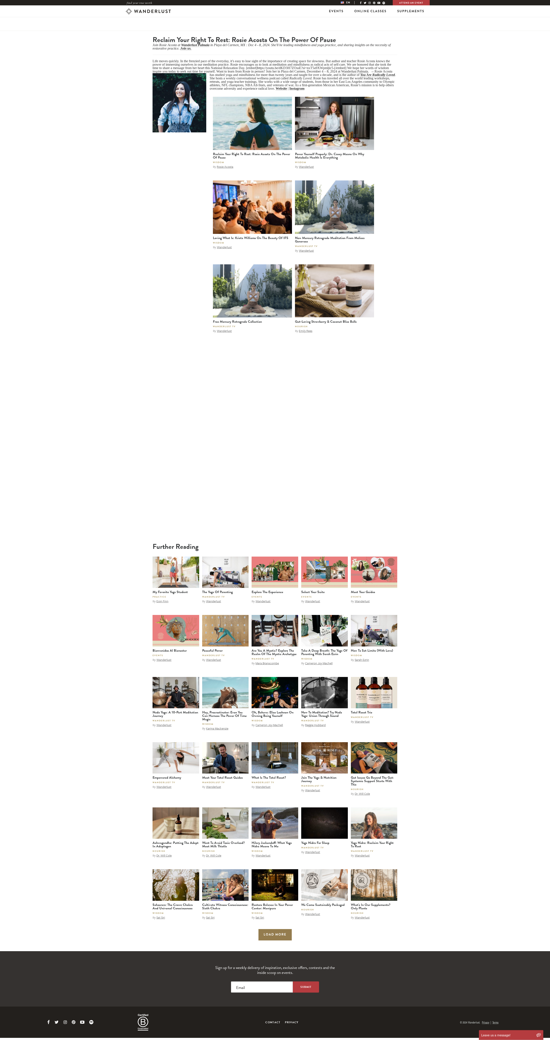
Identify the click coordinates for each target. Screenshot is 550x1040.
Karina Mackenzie (217, 728)
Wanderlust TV (306, 246)
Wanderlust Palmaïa (195, 45)
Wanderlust (306, 167)
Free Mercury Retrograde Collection (237, 321)
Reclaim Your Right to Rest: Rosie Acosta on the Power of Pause (251, 155)
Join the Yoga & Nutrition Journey (318, 779)
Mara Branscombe (267, 663)
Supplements (410, 11)
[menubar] (350, 2)
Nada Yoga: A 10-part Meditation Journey (175, 714)
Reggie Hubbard (315, 725)
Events (336, 11)
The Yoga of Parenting (217, 592)
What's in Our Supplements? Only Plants (370, 906)
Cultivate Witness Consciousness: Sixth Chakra (225, 906)
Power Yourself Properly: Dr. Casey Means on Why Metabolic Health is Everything (329, 155)
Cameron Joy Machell (319, 663)
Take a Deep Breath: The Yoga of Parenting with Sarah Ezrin (324, 652)
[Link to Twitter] (57, 1022)
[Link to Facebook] (48, 1022)
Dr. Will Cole (362, 794)
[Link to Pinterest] (73, 1022)
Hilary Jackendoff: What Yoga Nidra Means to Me (272, 844)
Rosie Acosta (225, 167)
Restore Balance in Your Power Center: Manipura (272, 906)
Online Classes (370, 11)
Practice (159, 596)
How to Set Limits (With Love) (372, 650)
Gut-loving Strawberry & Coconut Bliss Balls (326, 321)
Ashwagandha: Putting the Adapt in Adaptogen (176, 844)
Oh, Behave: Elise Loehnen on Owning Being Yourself (272, 714)
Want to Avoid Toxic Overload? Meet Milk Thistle (223, 844)
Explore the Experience (267, 592)
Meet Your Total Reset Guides (222, 777)
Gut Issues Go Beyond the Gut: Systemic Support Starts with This (372, 781)
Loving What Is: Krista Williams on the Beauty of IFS (250, 238)
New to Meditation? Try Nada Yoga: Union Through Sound (321, 714)
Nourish (301, 326)
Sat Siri (160, 917)
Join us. (185, 48)
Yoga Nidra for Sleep (315, 842)
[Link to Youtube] (82, 1022)
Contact (272, 1022)
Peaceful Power (212, 650)
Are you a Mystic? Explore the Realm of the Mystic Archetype (274, 652)
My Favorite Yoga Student (170, 592)
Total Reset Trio (361, 712)
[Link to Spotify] (91, 1022)
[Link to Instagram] (65, 1022)
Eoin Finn (162, 601)
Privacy (292, 1022)
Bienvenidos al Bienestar (170, 650)
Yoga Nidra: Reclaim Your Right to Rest (372, 844)
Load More (275, 934)
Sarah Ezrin (362, 660)
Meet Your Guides (363, 592)
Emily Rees (305, 331)
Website (281, 88)
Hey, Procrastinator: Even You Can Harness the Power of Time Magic (224, 716)
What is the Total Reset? (269, 777)
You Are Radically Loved (377, 75)
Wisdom (218, 162)
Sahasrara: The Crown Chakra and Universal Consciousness (173, 906)
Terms (495, 1022)
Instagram (296, 88)
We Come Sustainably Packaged (323, 904)
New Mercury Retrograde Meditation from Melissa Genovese (330, 239)
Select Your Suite (313, 592)
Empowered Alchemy (167, 777)
